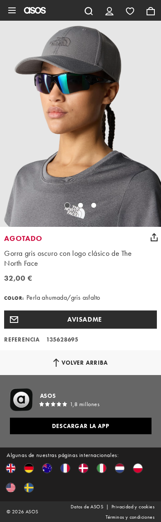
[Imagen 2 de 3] (80, 205)
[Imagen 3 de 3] (93, 205)
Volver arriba (84, 362)
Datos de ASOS (87, 506)
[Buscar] (88, 10)
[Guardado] (130, 10)
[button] (80, 319)
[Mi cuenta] (109, 10)
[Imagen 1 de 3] (67, 205)
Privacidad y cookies (132, 506)
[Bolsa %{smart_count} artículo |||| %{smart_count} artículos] (150, 10)
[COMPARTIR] (154, 237)
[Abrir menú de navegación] (12, 10)
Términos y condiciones (130, 517)
